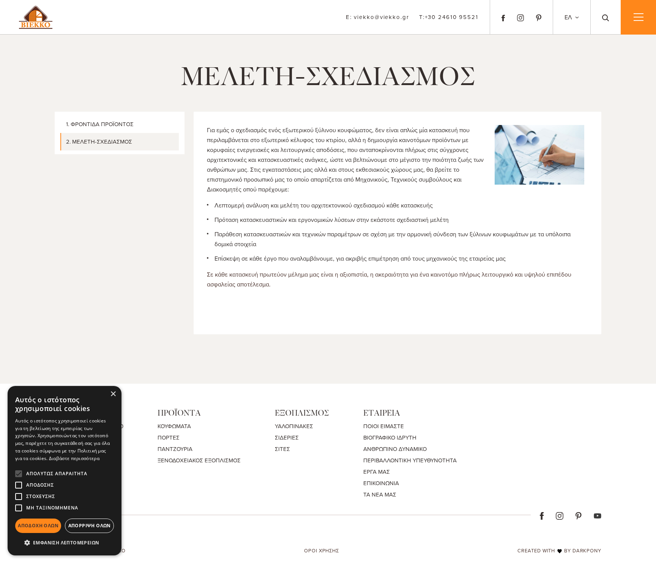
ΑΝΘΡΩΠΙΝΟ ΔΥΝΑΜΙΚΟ (395, 449)
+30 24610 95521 (448, 17)
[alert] (64, 470)
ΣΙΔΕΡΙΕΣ (287, 437)
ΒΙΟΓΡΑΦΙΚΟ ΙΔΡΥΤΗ (389, 437)
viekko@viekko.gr (377, 17)
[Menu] (638, 17)
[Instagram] (520, 17)
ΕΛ (569, 17)
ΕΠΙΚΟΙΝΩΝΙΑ (381, 483)
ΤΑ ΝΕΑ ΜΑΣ (379, 494)
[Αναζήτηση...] (606, 17)
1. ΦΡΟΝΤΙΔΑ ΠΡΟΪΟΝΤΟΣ (100, 124)
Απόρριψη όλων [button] (89, 525)
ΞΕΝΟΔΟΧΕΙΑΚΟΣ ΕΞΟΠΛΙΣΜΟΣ (199, 460)
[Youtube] (597, 515)
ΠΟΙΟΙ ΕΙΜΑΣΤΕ (383, 426)
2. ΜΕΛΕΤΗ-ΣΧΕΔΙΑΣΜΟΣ (99, 141)
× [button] (113, 394)
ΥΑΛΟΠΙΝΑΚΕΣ (294, 426)
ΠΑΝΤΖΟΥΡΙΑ (175, 449)
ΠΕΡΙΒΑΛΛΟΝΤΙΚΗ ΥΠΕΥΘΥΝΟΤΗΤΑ (410, 460)
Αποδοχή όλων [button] (38, 525)
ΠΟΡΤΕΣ (169, 437)
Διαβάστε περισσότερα (74, 458)
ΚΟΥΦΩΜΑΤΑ (174, 426)
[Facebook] (503, 17)
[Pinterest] (538, 17)
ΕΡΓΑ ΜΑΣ (376, 472)
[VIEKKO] (35, 16)
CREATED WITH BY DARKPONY (559, 550)
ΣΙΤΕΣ (282, 449)
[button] (64, 543)
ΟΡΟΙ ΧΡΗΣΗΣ (321, 550)
